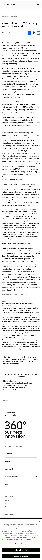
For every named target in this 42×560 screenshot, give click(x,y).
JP (29, 4)
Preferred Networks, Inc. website (14, 294)
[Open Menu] (37, 4)
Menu (5, 400)
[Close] (39, 521)
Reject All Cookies (21, 550)
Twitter (34, 33)
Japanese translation (10, 16)
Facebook (29, 33)
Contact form (8, 389)
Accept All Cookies (21, 556)
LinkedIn (38, 33)
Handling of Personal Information (19, 539)
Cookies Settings (21, 544)
